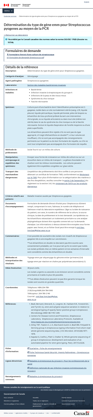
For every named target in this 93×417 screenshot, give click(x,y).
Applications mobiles (21, 413)
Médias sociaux (8, 413)
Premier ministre (66, 397)
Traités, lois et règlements (40, 401)
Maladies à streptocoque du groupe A (45, 376)
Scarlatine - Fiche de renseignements (45, 348)
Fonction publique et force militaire (14, 404)
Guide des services (10, 16)
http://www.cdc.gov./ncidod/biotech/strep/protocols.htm (55, 322)
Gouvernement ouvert (68, 404)
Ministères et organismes (11, 401)
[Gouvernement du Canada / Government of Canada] (17, 5)
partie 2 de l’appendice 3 (74, 180)
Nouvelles (36, 397)
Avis (47, 413)
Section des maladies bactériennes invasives (46, 85)
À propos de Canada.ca (37, 413)
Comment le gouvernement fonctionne (73, 401)
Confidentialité (55, 413)
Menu (9, 11)
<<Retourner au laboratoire (16, 35)
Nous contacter (8, 397)
